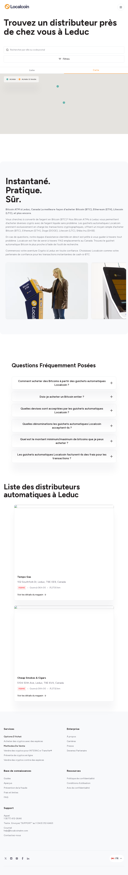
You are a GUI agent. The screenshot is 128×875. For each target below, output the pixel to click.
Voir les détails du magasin (30, 594)
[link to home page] (17, 6)
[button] (64, 102)
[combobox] (66, 49)
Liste (32, 70)
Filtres (66, 58)
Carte (96, 70)
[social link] (5, 858)
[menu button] (120, 7)
